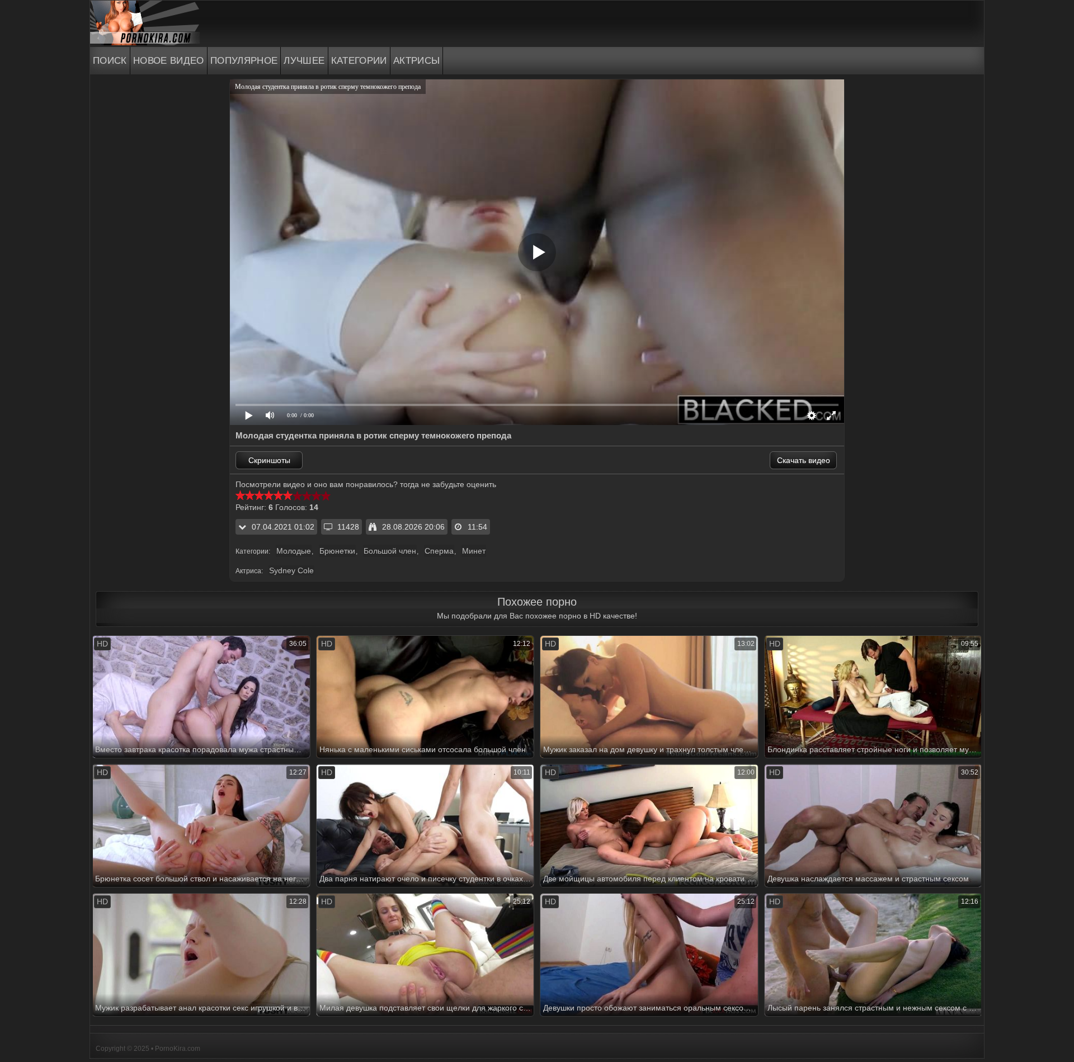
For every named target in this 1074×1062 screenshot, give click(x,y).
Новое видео (168, 60)
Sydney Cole (291, 570)
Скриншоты (269, 460)
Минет (474, 550)
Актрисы (416, 60)
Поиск (110, 60)
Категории (359, 60)
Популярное (244, 60)
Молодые (293, 550)
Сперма (439, 550)
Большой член (390, 550)
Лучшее (304, 60)
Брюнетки (337, 550)
